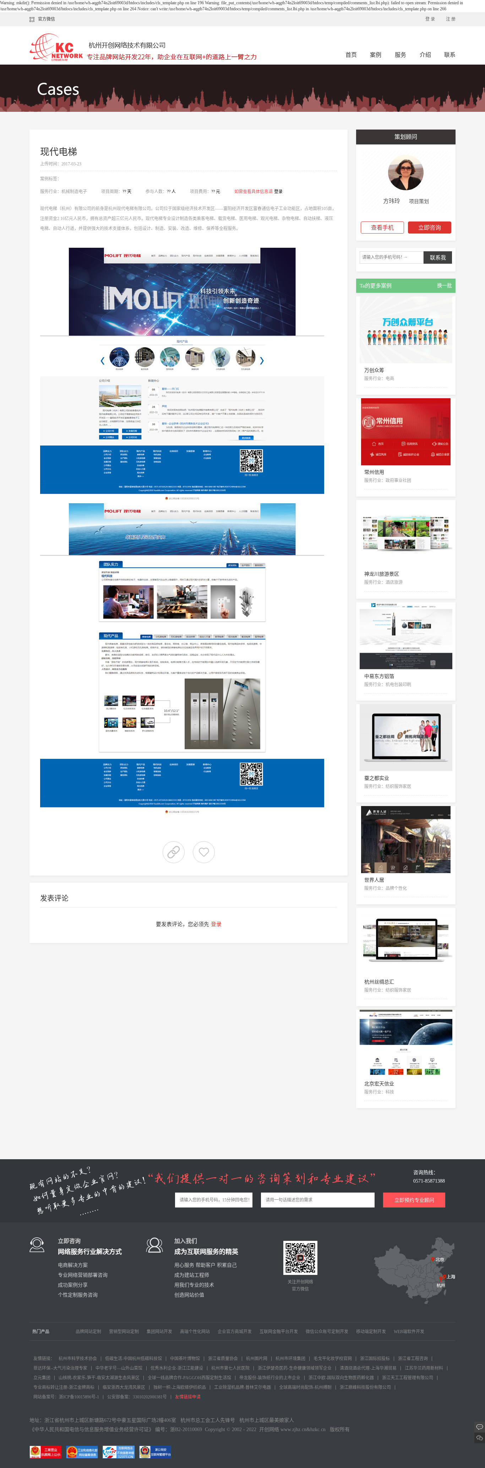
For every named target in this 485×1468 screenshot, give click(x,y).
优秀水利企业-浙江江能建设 (177, 1368)
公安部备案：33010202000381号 (137, 1397)
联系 (450, 55)
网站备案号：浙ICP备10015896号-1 (66, 1397)
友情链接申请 (188, 1397)
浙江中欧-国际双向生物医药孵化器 (341, 1377)
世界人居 (374, 880)
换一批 (444, 285)
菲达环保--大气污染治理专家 (60, 1368)
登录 (278, 191)
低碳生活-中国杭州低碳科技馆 (133, 1358)
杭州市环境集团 (290, 1358)
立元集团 (41, 1377)
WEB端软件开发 (409, 1331)
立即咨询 (429, 228)
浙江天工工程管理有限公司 (407, 1377)
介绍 (425, 55)
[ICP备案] (84, 1451)
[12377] (120, 1451)
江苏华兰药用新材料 (424, 1368)
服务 (401, 55)
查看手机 (382, 228)
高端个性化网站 (195, 1331)
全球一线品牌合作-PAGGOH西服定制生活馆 (189, 1377)
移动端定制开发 (371, 1331)
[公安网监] (157, 1451)
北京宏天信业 (379, 1083)
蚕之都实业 (376, 778)
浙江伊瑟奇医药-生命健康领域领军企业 (295, 1368)
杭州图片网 (256, 1358)
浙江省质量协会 (223, 1358)
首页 (351, 55)
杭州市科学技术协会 (78, 1358)
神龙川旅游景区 (381, 574)
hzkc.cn (318, 1429)
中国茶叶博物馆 (185, 1358)
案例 (376, 55)
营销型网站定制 (124, 1331)
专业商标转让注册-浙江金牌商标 (63, 1387)
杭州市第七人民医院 (230, 1368)
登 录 (430, 19)
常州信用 (374, 472)
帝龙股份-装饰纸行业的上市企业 (269, 1377)
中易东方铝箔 (379, 676)
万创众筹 (374, 370)
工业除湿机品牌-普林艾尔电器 (242, 1387)
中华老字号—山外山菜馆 (119, 1368)
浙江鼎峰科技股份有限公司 (365, 1387)
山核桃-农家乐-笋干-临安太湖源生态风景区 (99, 1377)
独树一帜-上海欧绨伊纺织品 (179, 1387)
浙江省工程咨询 (413, 1358)
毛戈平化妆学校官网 (333, 1358)
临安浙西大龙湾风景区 (124, 1387)
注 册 (451, 19)
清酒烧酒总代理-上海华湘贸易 (368, 1368)
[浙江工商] (47, 1451)
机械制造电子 (74, 191)
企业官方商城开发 (235, 1331)
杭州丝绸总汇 (379, 982)
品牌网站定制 (88, 1331)
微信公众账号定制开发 (327, 1331)
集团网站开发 (159, 1331)
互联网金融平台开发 (279, 1331)
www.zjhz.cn (293, 1429)
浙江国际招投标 (375, 1358)
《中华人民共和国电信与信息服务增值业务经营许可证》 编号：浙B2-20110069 (115, 1429)
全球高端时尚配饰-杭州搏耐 (305, 1387)
